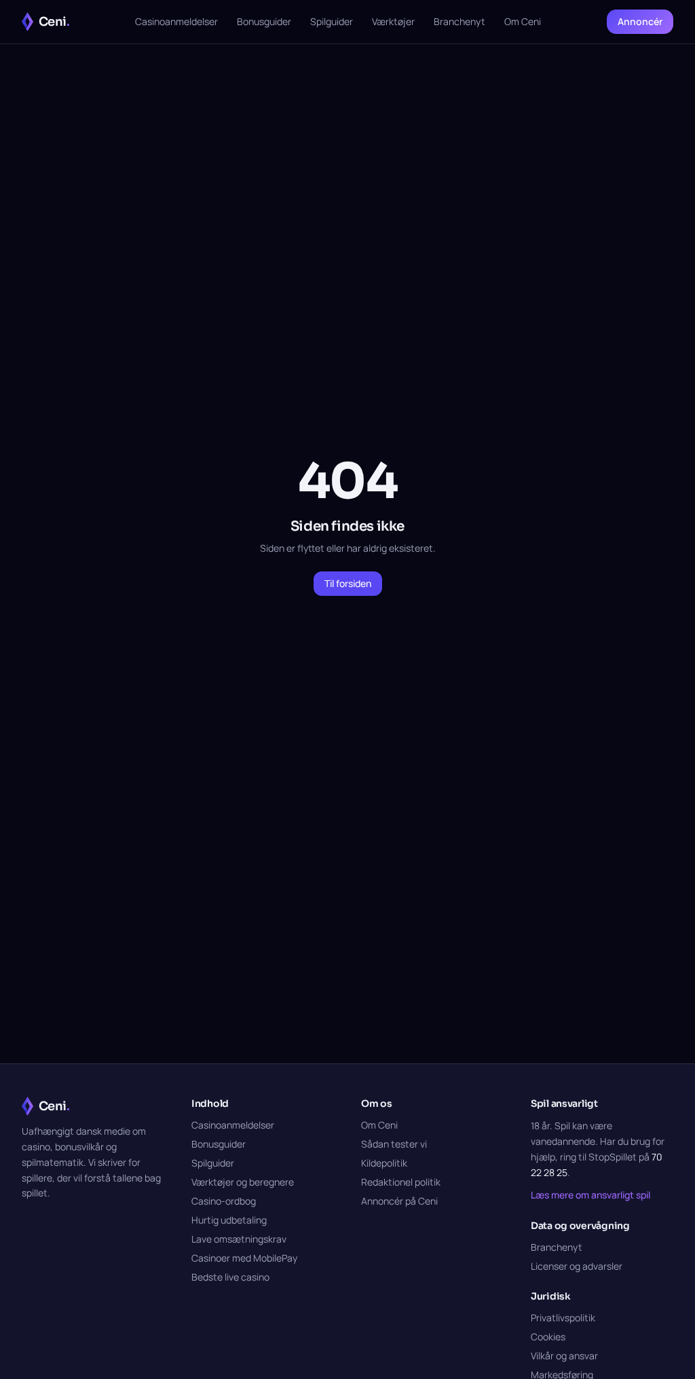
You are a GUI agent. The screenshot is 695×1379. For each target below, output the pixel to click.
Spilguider (331, 21)
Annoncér (640, 21)
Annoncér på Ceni (399, 1200)
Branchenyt (459, 21)
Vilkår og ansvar (564, 1355)
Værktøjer (393, 21)
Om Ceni (522, 21)
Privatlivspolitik (563, 1317)
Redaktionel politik (400, 1181)
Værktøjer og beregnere (242, 1181)
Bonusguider (264, 21)
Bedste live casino (230, 1276)
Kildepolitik (384, 1162)
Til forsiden (347, 583)
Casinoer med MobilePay (244, 1257)
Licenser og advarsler (576, 1266)
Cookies (548, 1336)
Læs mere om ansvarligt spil (590, 1194)
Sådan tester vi (394, 1143)
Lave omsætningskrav (238, 1238)
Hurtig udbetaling (229, 1219)
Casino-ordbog (223, 1200)
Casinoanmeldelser (176, 21)
